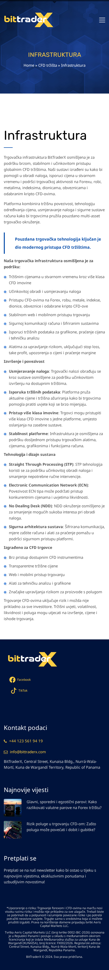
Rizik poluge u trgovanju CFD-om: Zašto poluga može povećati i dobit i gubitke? (61, 826)
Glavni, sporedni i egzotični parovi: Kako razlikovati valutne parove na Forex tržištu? (64, 804)
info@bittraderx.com (28, 751)
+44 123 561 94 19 (26, 740)
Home (29, 65)
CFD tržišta (47, 65)
